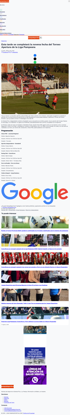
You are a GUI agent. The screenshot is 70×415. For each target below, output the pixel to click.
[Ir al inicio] (33, 37)
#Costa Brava (12, 210)
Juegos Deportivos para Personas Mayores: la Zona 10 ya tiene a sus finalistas (24, 285)
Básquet (6, 401)
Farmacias (21, 34)
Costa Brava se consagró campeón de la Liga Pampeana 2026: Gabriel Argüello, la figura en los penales (31, 249)
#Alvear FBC (4, 210)
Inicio (1, 34)
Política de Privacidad (28, 413)
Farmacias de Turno (9, 402)
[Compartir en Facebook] (35, 55)
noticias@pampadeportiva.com (12, 409)
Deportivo (4, 41)
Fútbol (5, 399)
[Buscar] (40, 38)
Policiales (5, 34)
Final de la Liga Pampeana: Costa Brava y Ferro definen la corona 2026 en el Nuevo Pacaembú (28, 321)
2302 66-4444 (8, 408)
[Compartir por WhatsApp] (35, 62)
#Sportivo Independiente (31, 210)
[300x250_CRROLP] (35, 364)
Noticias (6, 397)
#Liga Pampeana (20, 210)
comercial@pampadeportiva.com (12, 410)
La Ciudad (11, 34)
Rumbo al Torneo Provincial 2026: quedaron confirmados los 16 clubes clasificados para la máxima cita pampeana (34, 230)
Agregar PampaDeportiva (9, 207)
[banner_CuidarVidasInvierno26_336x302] (35, 346)
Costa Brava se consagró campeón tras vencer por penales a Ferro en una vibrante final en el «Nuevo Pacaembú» (34, 267)
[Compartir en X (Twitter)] (35, 58)
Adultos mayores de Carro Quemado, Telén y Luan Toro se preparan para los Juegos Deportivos (29, 303)
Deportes (16, 34)
